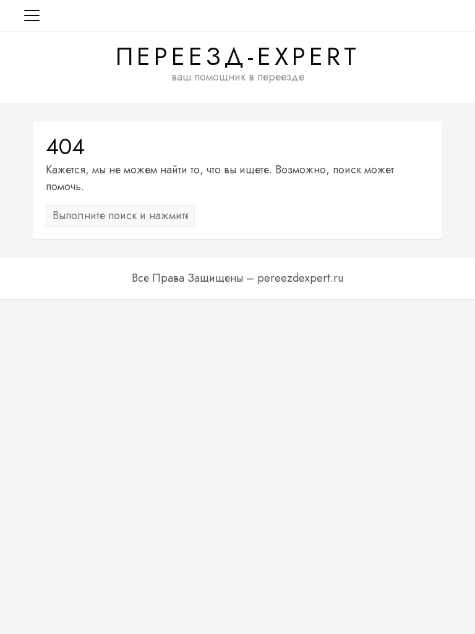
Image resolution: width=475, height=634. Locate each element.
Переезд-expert (238, 56)
